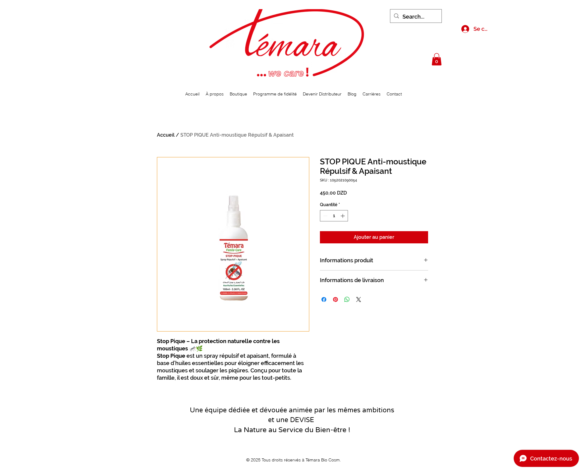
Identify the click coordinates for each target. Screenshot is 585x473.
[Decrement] (324, 215)
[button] (436, 59)
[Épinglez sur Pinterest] (335, 299)
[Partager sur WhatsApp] (347, 299)
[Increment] (343, 215)
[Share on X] (358, 299)
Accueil (166, 135)
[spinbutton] (333, 215)
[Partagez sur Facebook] (324, 299)
